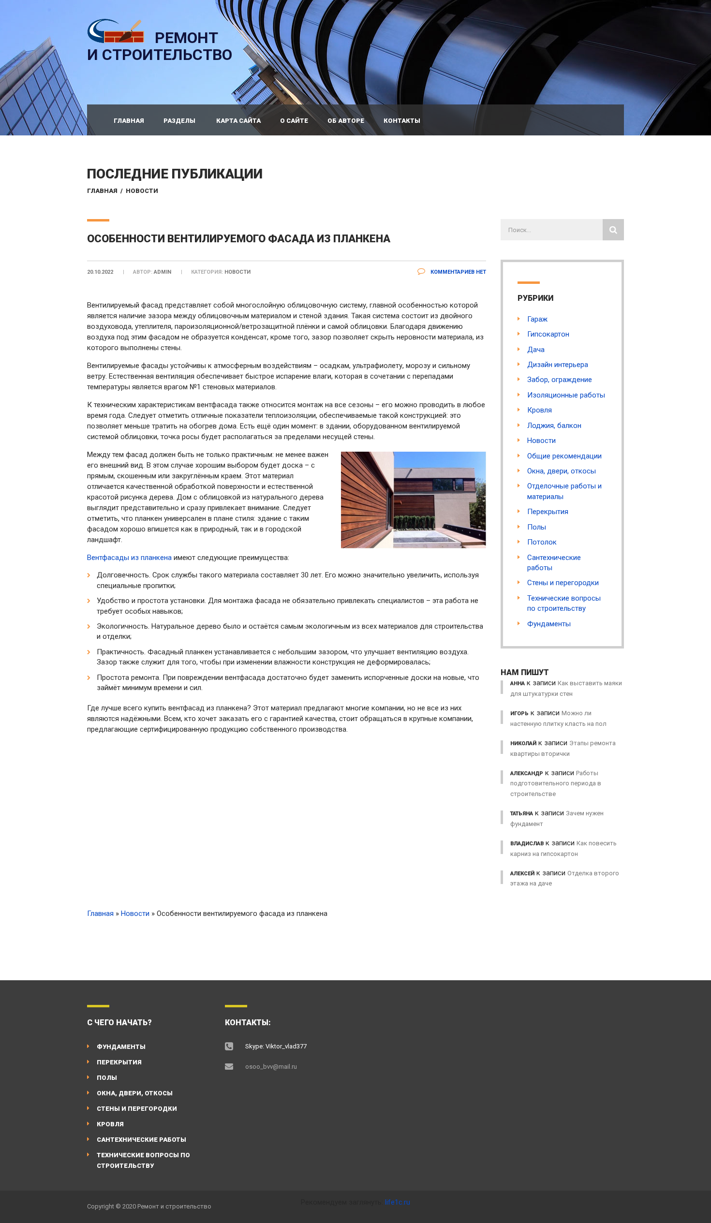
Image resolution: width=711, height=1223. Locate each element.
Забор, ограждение (559, 379)
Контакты (402, 120)
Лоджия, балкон (554, 425)
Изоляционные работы (566, 395)
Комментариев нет (457, 272)
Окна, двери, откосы (561, 471)
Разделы (179, 120)
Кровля (539, 410)
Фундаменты (549, 623)
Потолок (542, 542)
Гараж (537, 319)
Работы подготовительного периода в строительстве (555, 783)
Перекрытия (547, 511)
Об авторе (345, 120)
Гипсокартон (548, 334)
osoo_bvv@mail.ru (271, 1066)
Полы (536, 527)
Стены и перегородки (563, 582)
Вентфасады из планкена (129, 557)
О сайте (294, 120)
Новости (142, 190)
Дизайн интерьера (557, 364)
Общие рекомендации (564, 456)
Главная (129, 120)
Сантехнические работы (141, 1139)
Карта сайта (238, 120)
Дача (536, 349)
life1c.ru (397, 1202)
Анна (517, 683)
